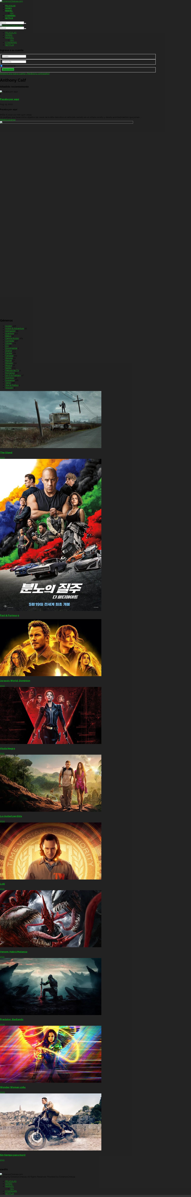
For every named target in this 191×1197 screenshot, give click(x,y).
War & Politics (11, 385)
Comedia (9, 341)
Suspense (10, 120)
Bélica (8, 336)
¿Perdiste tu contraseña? (38, 73)
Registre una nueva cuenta (12, 73)
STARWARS (10, 16)
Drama (8, 350)
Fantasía (9, 355)
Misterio (9, 363)
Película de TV (12, 370)
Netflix (3, 120)
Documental (11, 348)
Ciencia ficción (12, 338)
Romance (10, 373)
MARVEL (9, 11)
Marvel (8, 360)
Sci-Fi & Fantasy (13, 375)
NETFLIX (9, 18)
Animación (10, 331)
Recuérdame (9, 66)
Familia (8, 353)
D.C (12, 13)
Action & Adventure (14, 328)
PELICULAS (10, 6)
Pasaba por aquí (9, 99)
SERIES (8, 8)
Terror (8, 383)
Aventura (9, 333)
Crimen (8, 343)
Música (8, 365)
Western (9, 387)
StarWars (9, 378)
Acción (8, 326)
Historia (8, 358)
